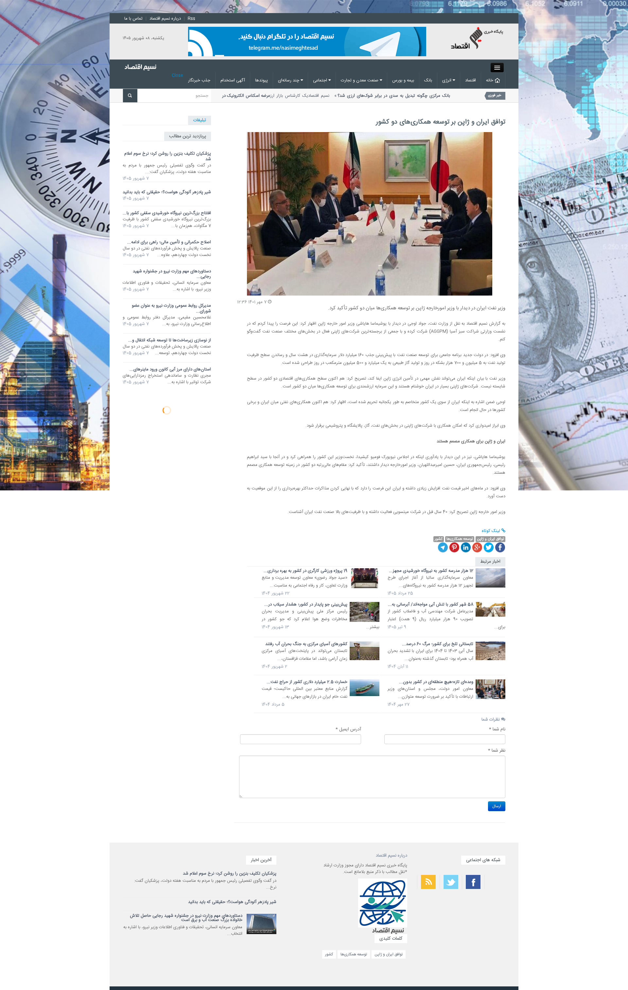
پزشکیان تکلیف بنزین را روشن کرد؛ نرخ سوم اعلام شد (167, 156)
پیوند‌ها (261, 80)
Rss (191, 18)
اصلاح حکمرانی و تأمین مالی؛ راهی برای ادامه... (169, 242)
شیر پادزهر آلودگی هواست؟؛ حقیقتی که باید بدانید (167, 192)
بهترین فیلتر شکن (494, 903)
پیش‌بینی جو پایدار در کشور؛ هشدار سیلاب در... (305, 604)
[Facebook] (500, 547)
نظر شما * (496, 750)
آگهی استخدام (232, 80)
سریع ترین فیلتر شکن (492, 920)
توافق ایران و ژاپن (389, 954)
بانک (428, 80)
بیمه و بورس (403, 80)
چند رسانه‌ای (289, 80)
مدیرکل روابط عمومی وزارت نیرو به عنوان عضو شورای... (171, 308)
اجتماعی (320, 80)
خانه (490, 80)
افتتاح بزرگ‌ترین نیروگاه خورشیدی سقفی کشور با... (167, 213)
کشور (329, 954)
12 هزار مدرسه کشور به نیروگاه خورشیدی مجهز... (431, 570)
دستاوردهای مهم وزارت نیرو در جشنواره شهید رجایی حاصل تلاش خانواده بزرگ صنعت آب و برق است (186, 918)
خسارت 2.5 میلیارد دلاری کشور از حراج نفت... (307, 682)
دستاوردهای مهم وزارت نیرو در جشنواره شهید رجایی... (172, 274)
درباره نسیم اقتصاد (165, 18)
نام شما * (497, 729)
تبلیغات (199, 120)
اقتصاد (470, 80)
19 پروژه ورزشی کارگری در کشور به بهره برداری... (305, 570)
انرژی (447, 80)
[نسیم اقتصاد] (477, 39)
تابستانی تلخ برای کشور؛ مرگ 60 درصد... (437, 644)
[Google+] (477, 547)
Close (177, 75)
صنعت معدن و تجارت (360, 80)
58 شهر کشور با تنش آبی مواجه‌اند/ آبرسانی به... (430, 604)
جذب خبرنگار (199, 80)
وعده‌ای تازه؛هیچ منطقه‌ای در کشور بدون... (436, 682)
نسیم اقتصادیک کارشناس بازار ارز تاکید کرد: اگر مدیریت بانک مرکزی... (334, 99)
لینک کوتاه (491, 531)
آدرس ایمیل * (348, 729)
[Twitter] (489, 547)
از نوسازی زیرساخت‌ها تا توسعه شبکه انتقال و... (169, 340)
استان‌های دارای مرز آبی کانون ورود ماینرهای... (170, 369)
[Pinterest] (454, 547)
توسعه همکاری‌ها (353, 954)
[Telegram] (443, 547)
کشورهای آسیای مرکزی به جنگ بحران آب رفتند (306, 644)
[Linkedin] (466, 547)
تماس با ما (133, 18)
